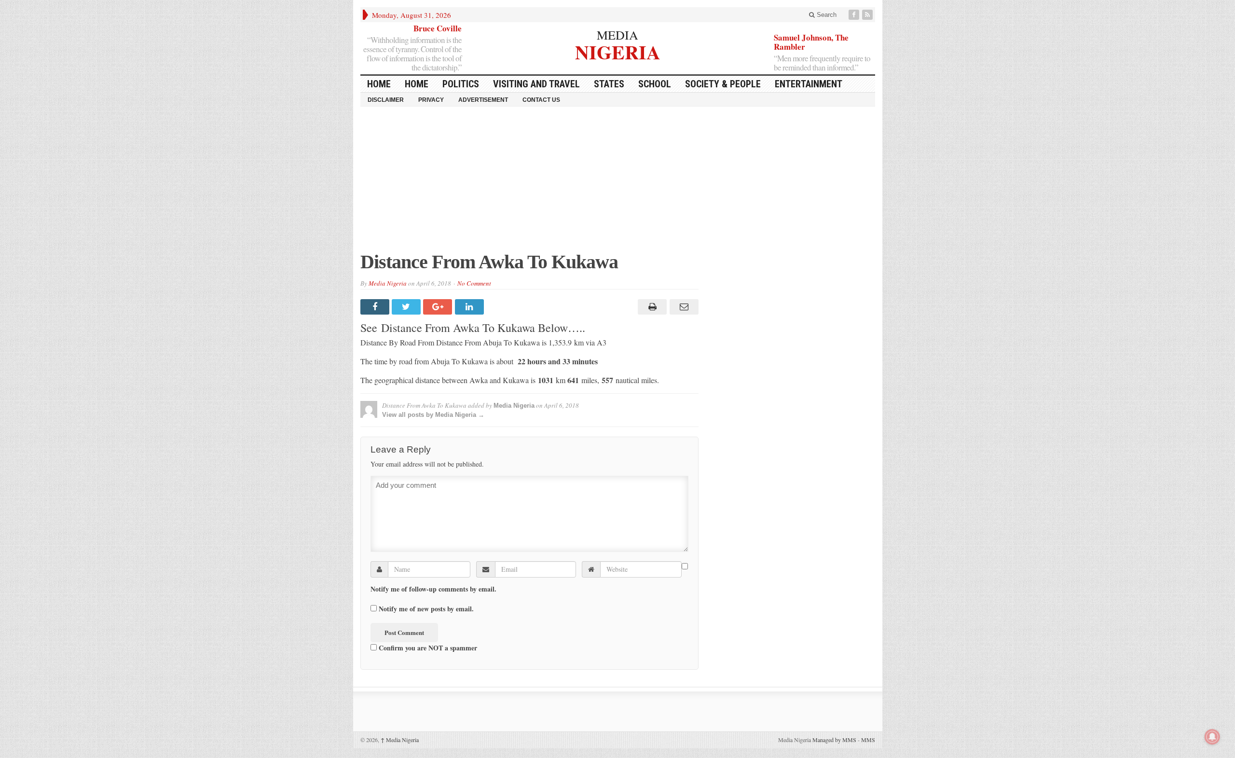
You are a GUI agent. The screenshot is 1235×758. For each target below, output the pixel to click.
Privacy (431, 99)
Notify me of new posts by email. (426, 609)
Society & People (723, 84)
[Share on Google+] (438, 307)
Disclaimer (386, 99)
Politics (460, 84)
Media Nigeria (388, 283)
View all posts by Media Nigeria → (433, 414)
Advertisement (483, 99)
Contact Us (541, 99)
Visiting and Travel (536, 84)
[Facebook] (855, 14)
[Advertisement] (617, 183)
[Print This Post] (651, 307)
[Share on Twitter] (407, 307)
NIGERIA (617, 51)
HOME (379, 84)
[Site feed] (868, 14)
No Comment (474, 283)
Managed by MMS (834, 740)
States (609, 84)
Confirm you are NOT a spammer (427, 647)
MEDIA (617, 35)
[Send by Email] (682, 307)
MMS (868, 740)
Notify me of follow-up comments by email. (433, 589)
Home (416, 84)
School (654, 84)
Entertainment (808, 84)
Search (826, 14)
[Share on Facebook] (376, 307)
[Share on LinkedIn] (470, 307)
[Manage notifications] (1212, 736)
